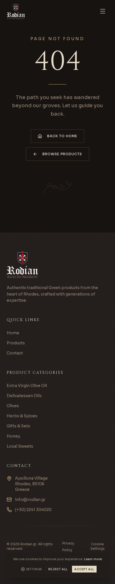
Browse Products (62, 154)
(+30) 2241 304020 (33, 509)
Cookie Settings (97, 546)
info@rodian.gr (30, 499)
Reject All (58, 569)
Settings (34, 569)
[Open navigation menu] (102, 11)
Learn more (93, 559)
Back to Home (62, 136)
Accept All (84, 569)
